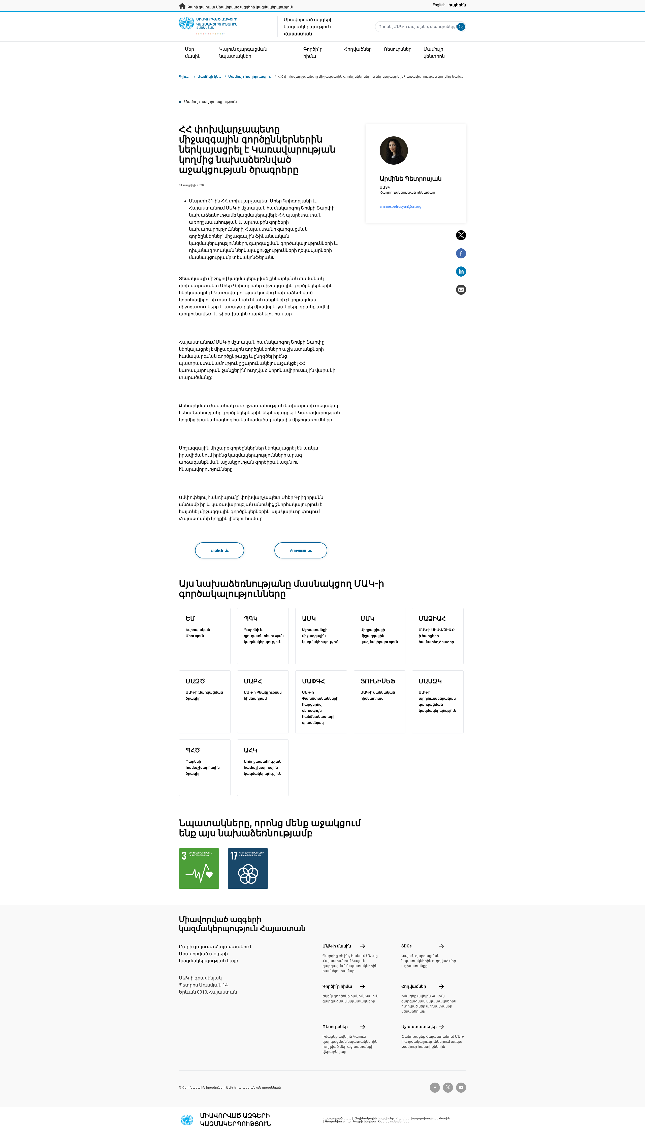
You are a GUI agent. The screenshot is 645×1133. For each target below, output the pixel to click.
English (439, 5)
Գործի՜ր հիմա (337, 986)
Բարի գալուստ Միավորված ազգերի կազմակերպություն (240, 7)
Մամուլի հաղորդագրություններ (258, 76)
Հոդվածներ (413, 986)
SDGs (406, 946)
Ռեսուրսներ (335, 1026)
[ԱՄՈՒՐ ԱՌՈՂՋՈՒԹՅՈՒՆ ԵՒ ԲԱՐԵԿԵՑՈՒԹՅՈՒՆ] (200, 868)
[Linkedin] (461, 271)
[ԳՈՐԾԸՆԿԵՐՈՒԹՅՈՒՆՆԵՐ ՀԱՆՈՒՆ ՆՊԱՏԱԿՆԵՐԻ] (249, 868)
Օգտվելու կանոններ (394, 1121)
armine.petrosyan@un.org (400, 206)
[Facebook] (461, 253)
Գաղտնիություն (338, 1121)
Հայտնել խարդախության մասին (423, 1118)
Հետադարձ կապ (337, 1118)
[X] (461, 235)
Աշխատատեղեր (419, 1026)
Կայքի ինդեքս (364, 1121)
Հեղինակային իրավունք (374, 1118)
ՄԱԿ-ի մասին (336, 946)
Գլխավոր (188, 76)
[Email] (461, 290)
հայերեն (457, 5)
